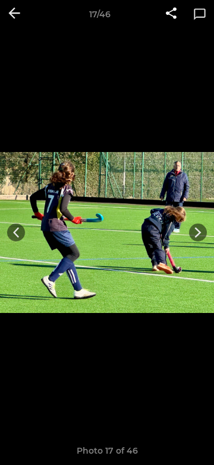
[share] (171, 14)
